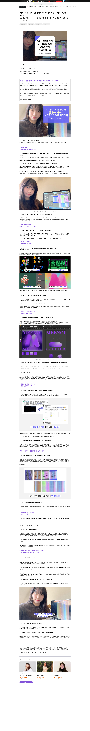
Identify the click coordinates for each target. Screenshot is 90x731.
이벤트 (64, 6)
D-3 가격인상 (31, 6)
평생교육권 (74, 6)
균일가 (40, 6)
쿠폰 (35, 6)
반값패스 (43, 6)
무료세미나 (56, 6)
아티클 (67, 6)
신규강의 (47, 6)
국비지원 (70, 6)
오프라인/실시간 (51, 6)
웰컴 (60, 6)
